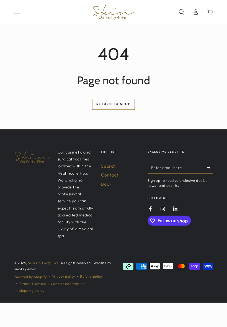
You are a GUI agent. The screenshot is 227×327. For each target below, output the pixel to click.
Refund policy (91, 276)
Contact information (68, 284)
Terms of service (32, 284)
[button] (181, 12)
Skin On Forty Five (43, 263)
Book (106, 184)
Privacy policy (63, 276)
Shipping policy (32, 290)
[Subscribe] (210, 167)
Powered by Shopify (30, 277)
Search (108, 166)
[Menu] (17, 12)
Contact (109, 175)
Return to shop (113, 104)
